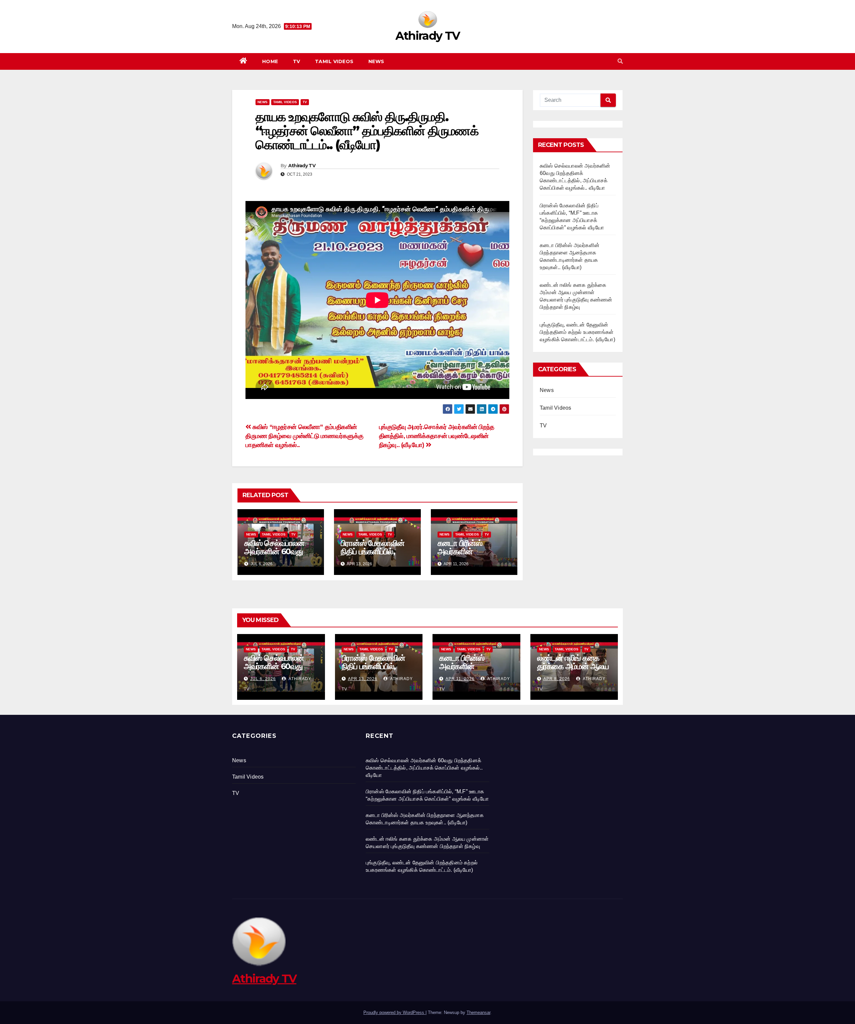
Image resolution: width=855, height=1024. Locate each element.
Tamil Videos (334, 61)
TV (296, 61)
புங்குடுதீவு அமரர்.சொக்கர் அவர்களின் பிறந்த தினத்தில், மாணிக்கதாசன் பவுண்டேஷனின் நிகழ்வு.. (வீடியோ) (436, 435)
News (376, 61)
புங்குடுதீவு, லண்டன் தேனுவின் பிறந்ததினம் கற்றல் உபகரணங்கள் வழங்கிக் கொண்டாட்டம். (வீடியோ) (577, 332)
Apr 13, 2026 (362, 678)
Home (270, 61)
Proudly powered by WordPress (394, 1012)
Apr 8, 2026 (556, 678)
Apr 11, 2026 (460, 678)
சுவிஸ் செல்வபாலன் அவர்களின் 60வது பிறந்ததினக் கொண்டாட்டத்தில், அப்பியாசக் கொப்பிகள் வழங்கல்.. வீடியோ (424, 768)
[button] (620, 61)
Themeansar (478, 1012)
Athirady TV (427, 36)
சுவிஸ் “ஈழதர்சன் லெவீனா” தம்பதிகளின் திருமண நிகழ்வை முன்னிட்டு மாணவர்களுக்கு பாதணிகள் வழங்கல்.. (304, 435)
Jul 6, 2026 (263, 678)
